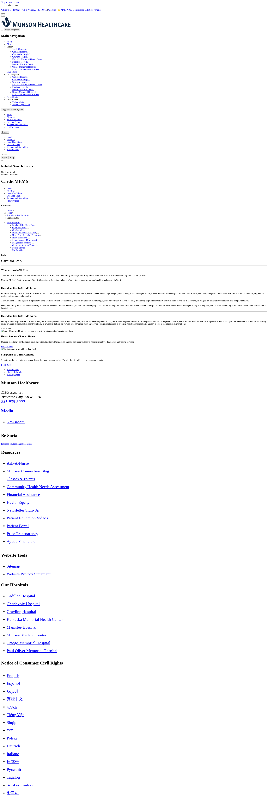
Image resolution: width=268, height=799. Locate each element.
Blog (9, 44)
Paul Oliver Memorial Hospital (25, 69)
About (9, 42)
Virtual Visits (18, 102)
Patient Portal (12, 97)
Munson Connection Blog (28, 471)
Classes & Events (21, 479)
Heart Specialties (19, 237)
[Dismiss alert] (3, 15)
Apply (12, 157)
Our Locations (18, 230)
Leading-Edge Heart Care (23, 225)
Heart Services (13, 222)
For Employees (13, 374)
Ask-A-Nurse (18, 463)
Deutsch (13, 746)
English (13, 675)
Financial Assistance (23, 494)
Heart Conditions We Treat (24, 232)
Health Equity (18, 502)
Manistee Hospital (20, 62)
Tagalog (13, 777)
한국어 (13, 793)
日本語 (13, 761)
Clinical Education (15, 372)
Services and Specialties (17, 124)
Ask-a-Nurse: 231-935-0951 (34, 10)
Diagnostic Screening (21, 243)
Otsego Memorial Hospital (24, 67)
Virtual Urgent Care (21, 104)
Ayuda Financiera (21, 541)
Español (13, 683)
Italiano (13, 754)
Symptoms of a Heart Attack (24, 240)
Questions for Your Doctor (24, 245)
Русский (14, 769)
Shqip (11, 722)
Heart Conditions (14, 119)
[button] (137, 58)
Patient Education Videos (27, 518)
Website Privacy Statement (29, 574)
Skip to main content (10, 2)
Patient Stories (18, 248)
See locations (7, 346)
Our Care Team (13, 122)
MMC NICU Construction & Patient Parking (80, 10)
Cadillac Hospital (19, 52)
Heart (9, 114)
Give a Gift (12, 72)
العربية (12, 691)
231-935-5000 (13, 401)
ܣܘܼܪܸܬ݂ (12, 707)
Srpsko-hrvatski (20, 785)
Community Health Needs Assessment (38, 486)
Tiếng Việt (15, 714)
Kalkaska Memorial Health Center (27, 59)
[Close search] (2, 160)
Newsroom (16, 422)
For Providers (13, 127)
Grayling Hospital (20, 57)
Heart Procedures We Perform (25, 235)
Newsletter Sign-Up (23, 510)
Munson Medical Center (23, 64)
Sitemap (13, 566)
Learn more (6, 365)
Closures (52, 10)
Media (7, 410)
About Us (11, 117)
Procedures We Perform (17, 215)
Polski (12, 738)
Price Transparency (22, 533)
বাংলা (10, 730)
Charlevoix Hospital (21, 54)
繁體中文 (15, 699)
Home (9, 210)
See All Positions (19, 49)
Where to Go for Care (10, 10)
